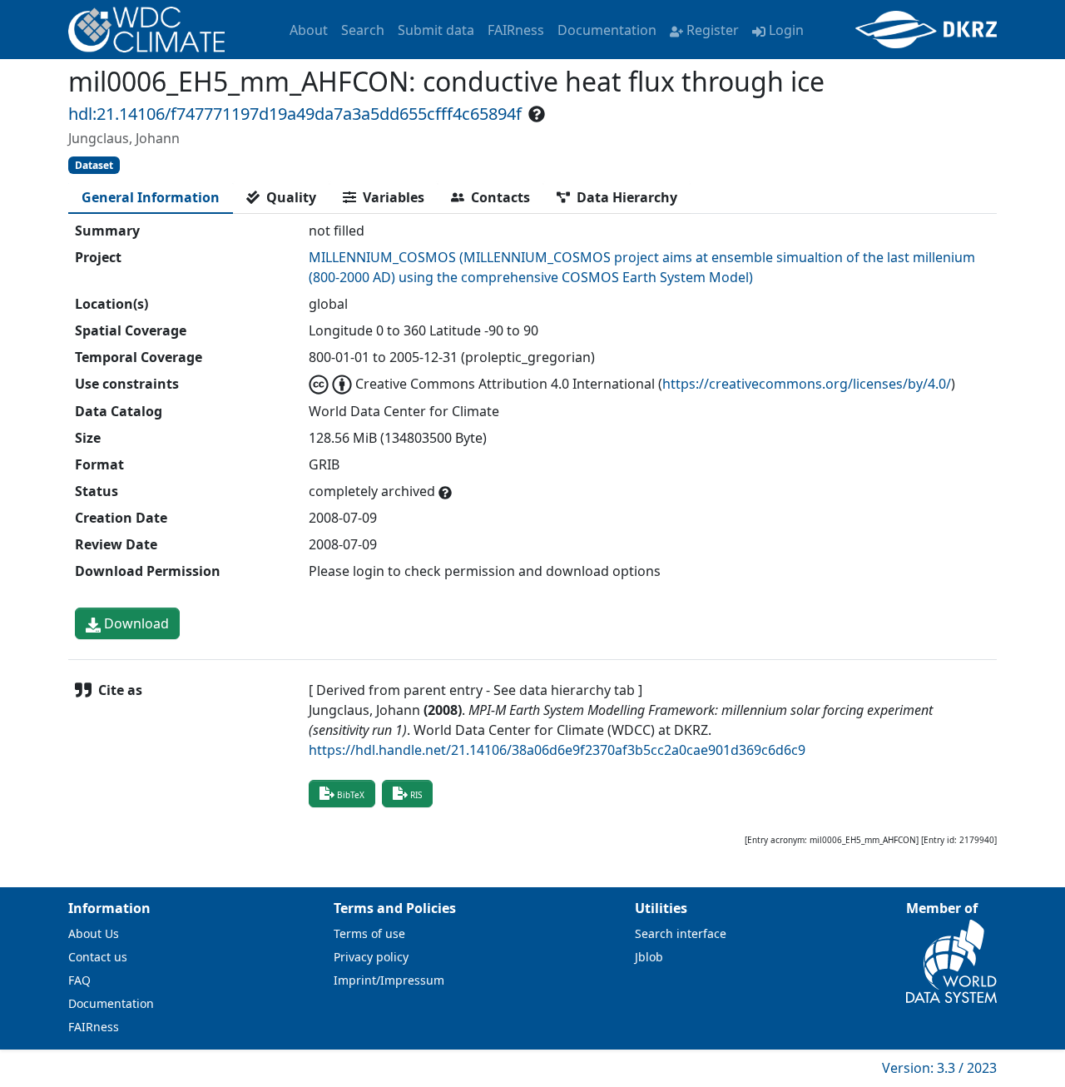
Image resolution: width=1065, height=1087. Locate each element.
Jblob (649, 957)
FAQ (79, 980)
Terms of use (369, 933)
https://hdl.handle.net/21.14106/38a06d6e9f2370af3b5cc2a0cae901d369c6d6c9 (557, 750)
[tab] (150, 197)
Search (362, 30)
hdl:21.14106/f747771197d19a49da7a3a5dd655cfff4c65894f (295, 113)
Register (712, 30)
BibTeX (350, 795)
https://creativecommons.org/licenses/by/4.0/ (806, 384)
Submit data (436, 30)
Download (135, 623)
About (309, 30)
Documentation (606, 30)
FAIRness (516, 30)
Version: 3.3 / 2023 (939, 1068)
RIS (416, 795)
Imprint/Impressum (389, 980)
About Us (93, 933)
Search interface (680, 933)
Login (786, 30)
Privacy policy (371, 957)
